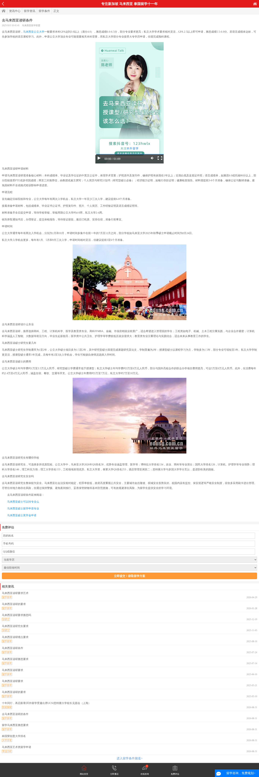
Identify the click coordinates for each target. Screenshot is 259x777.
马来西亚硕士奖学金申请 (21, 515)
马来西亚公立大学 (33, 31)
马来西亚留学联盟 (31, 25)
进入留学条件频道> (130, 758)
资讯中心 (14, 11)
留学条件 (44, 11)
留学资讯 (29, 11)
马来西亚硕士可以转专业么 (23, 501)
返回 (3, 4)
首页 (255, 3)
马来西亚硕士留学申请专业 (23, 508)
